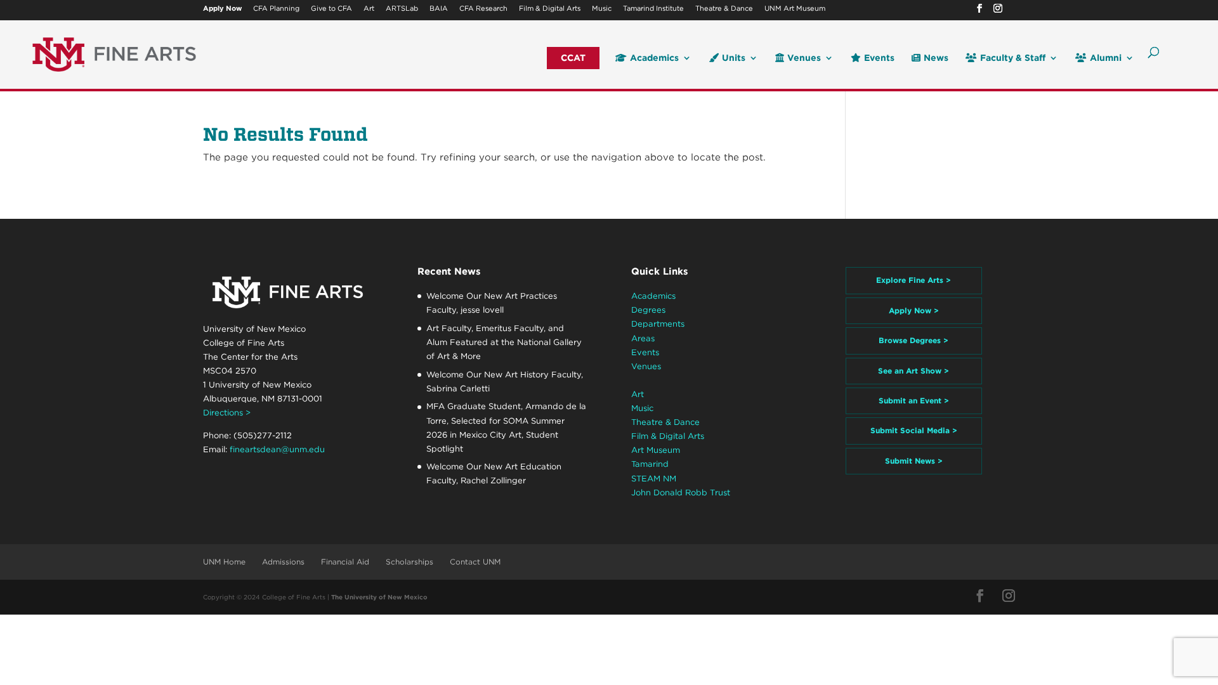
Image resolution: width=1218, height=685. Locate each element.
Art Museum (655, 450)
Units (733, 58)
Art (368, 9)
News (936, 58)
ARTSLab (402, 9)
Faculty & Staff (1012, 58)
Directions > (227, 412)
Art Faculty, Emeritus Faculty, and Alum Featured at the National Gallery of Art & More (504, 342)
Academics (654, 58)
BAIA (438, 9)
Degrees (648, 310)
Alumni (1106, 58)
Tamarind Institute (653, 9)
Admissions (283, 561)
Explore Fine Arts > (913, 280)
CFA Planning (276, 9)
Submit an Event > (914, 400)
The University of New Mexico (379, 597)
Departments (657, 324)
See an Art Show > (913, 370)
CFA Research (483, 9)
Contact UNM (475, 561)
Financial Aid (345, 561)
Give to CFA (331, 9)
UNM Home (224, 561)
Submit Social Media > (913, 430)
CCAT (573, 58)
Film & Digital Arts (549, 9)
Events (879, 58)
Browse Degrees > (913, 340)
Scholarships (409, 561)
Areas (643, 338)
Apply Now (222, 9)
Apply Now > (914, 310)
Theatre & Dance (724, 9)
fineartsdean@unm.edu (277, 449)
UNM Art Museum (794, 9)
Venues (804, 58)
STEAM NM (653, 478)
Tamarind (650, 464)
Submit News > (914, 461)
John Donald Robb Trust (680, 492)
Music (602, 9)
